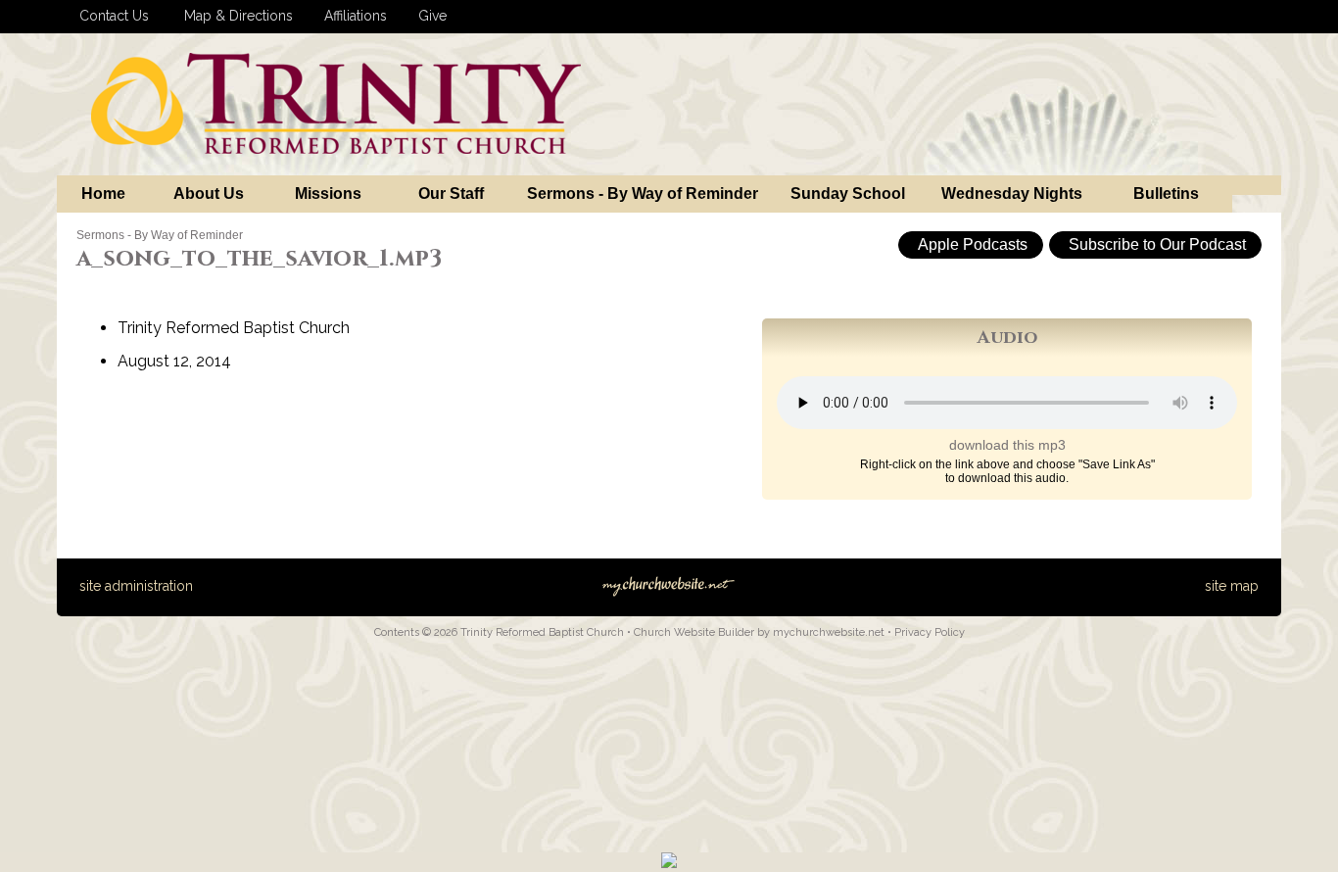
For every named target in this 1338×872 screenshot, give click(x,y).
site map (1232, 586)
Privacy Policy (929, 632)
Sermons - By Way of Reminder (159, 235)
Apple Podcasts (970, 244)
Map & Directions (234, 16)
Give (428, 16)
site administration (136, 586)
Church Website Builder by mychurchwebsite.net (759, 632)
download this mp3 (1007, 445)
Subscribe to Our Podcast (1155, 244)
